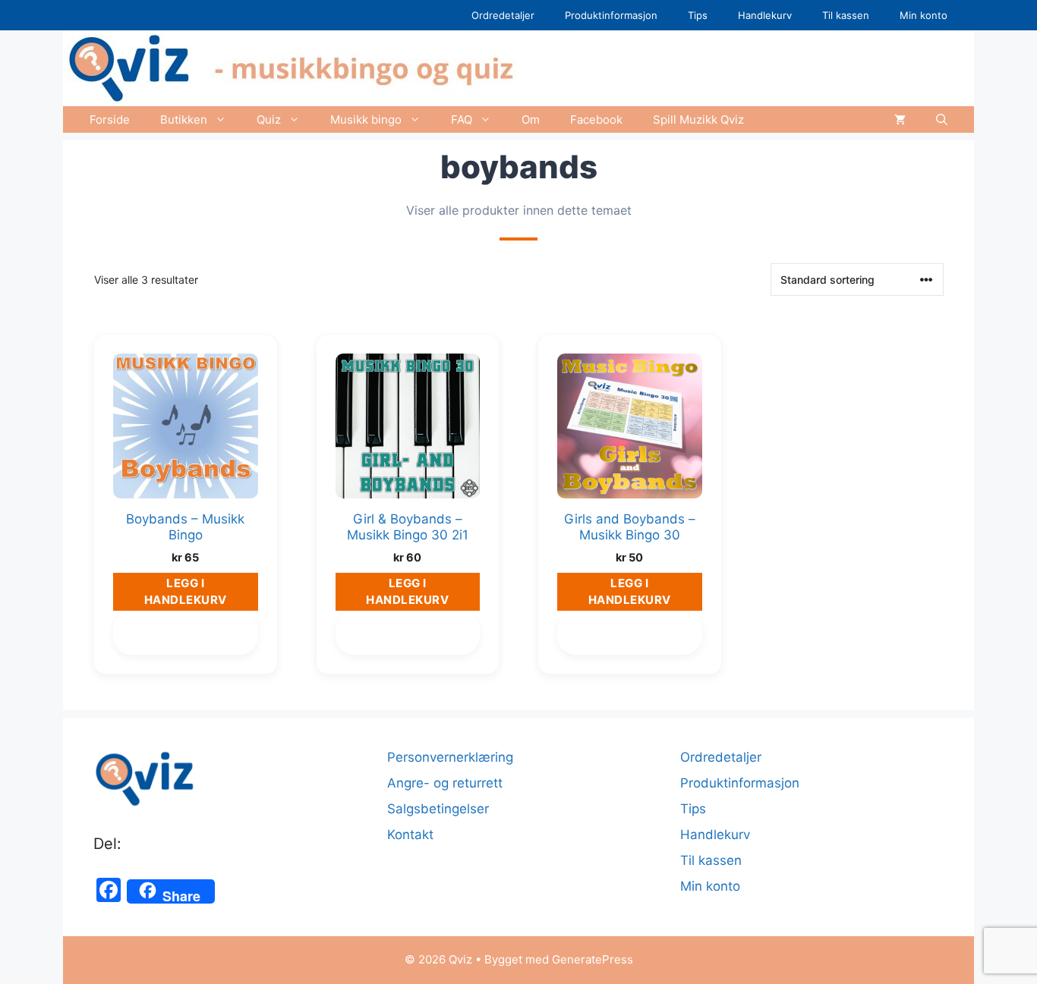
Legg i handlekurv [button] (185, 592)
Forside (110, 119)
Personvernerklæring (450, 757)
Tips (698, 15)
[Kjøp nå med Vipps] (185, 636)
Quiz (269, 119)
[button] (942, 119)
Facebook (596, 119)
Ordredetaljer (502, 15)
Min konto (923, 15)
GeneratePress (592, 959)
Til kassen (845, 15)
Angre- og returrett (445, 783)
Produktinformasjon (611, 15)
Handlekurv (765, 15)
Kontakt (410, 834)
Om (531, 119)
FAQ (461, 119)
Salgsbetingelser (438, 808)
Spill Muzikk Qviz (698, 119)
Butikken (183, 119)
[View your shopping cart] (900, 119)
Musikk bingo (366, 119)
